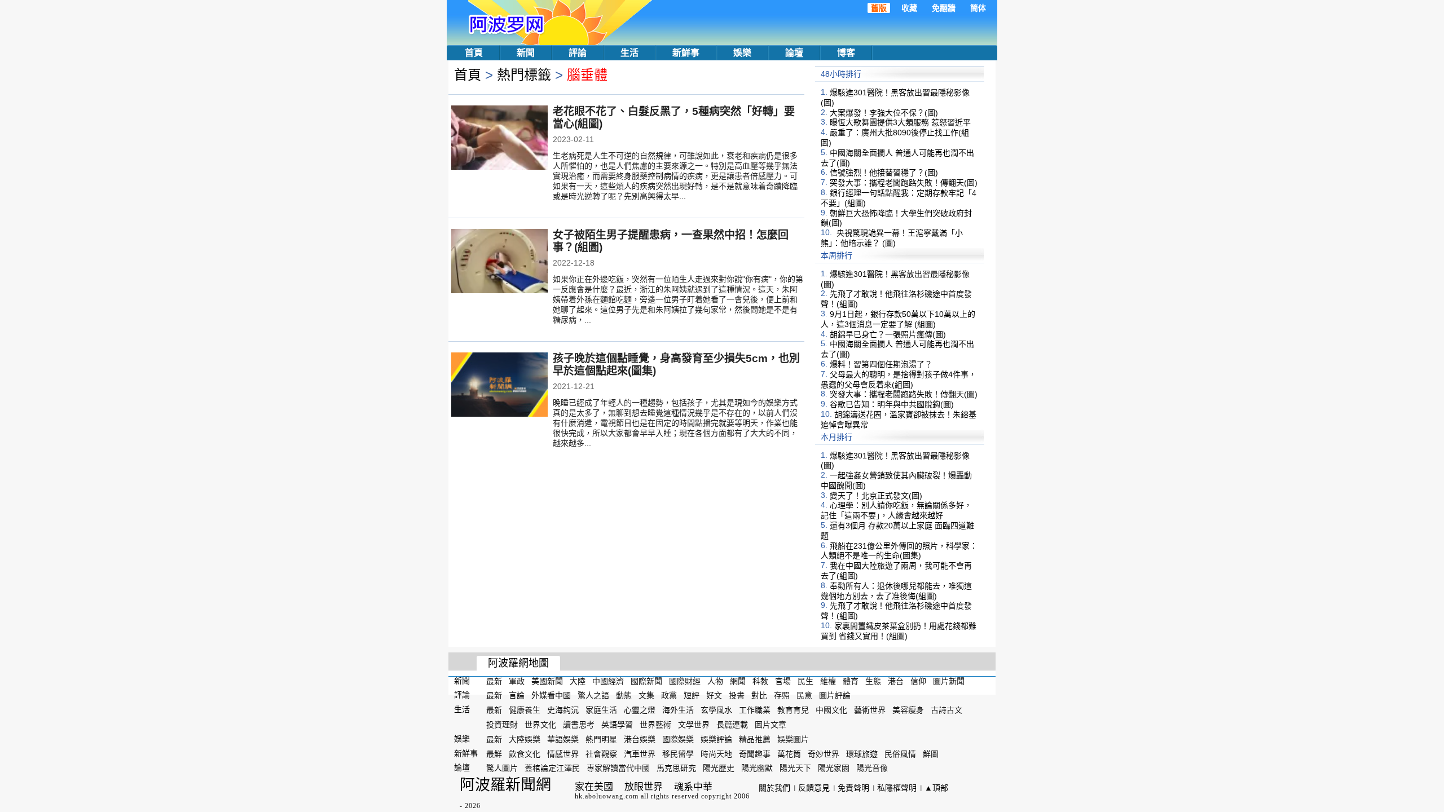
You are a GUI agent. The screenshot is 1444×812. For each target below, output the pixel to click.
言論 (517, 695)
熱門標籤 (524, 74)
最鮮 (494, 753)
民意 (804, 695)
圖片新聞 (949, 680)
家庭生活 (601, 709)
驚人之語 (593, 695)
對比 (759, 695)
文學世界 (694, 724)
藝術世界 (870, 709)
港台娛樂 (639, 739)
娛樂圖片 (793, 739)
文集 (646, 695)
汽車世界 (639, 753)
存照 (782, 695)
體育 (851, 680)
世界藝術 (655, 724)
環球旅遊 (862, 753)
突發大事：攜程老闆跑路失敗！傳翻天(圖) (904, 182)
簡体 (978, 7)
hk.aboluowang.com (607, 796)
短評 (691, 695)
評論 (578, 53)
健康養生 (524, 709)
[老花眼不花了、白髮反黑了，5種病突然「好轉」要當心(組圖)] (499, 138)
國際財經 (685, 680)
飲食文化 (524, 753)
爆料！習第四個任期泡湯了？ (881, 364)
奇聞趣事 (755, 753)
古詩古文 (946, 709)
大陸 (577, 680)
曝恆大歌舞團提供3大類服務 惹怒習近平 (900, 122)
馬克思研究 (676, 768)
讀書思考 (579, 724)
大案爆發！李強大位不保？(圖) (884, 112)
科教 (760, 680)
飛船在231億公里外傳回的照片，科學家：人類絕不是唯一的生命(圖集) (899, 550)
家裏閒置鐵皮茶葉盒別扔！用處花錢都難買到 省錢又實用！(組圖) (898, 631)
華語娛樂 (563, 739)
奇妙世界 (823, 753)
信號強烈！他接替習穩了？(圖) (884, 172)
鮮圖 (931, 753)
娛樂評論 (716, 739)
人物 (715, 680)
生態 (873, 680)
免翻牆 (944, 7)
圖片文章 (770, 724)
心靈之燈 (639, 709)
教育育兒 (793, 709)
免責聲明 (853, 787)
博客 (846, 53)
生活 (629, 53)
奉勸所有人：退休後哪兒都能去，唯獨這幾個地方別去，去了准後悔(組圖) (896, 591)
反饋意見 (814, 787)
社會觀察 (601, 753)
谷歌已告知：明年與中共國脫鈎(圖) (892, 404)
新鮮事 (685, 53)
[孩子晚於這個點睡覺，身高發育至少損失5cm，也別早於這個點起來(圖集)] (499, 385)
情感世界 (563, 753)
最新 (494, 680)
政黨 (669, 695)
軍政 (517, 680)
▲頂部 (936, 787)
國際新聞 (646, 680)
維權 (828, 680)
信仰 (918, 680)
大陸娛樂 (524, 739)
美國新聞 (547, 680)
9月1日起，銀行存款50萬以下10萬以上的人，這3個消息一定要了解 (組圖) (898, 319)
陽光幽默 (757, 768)
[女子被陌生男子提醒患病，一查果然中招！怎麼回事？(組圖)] (499, 262)
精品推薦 (755, 739)
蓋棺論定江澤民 (552, 768)
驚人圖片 (502, 768)
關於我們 (774, 787)
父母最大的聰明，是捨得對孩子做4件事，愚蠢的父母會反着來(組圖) (898, 379)
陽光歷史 (718, 768)
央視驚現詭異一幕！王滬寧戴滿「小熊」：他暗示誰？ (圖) (892, 238)
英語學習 (617, 724)
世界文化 (540, 724)
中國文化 (831, 709)
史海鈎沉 (563, 709)
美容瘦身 (908, 709)
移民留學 (678, 753)
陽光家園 (833, 768)
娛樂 (742, 53)
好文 (714, 695)
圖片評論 (835, 695)
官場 (783, 680)
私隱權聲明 (897, 787)
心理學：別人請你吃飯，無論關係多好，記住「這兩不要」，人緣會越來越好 (896, 510)
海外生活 (678, 709)
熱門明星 (601, 739)
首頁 (474, 53)
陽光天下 (795, 768)
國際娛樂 (678, 739)
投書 (737, 695)
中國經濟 (608, 680)
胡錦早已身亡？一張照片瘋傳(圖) (888, 333)
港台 (896, 680)
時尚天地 (716, 753)
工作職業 (755, 709)
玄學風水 (716, 709)
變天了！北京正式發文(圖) (876, 495)
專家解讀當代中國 (618, 768)
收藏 (909, 7)
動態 (624, 695)
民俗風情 (900, 753)
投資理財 (502, 724)
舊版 (879, 7)
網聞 (738, 680)
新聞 (526, 53)
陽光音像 (872, 768)
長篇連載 (732, 724)
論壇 (794, 53)
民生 (805, 680)
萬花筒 (789, 753)
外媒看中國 (551, 695)
